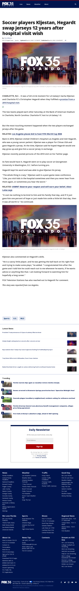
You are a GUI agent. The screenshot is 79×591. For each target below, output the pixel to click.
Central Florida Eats (48, 532)
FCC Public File (6, 570)
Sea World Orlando (8, 527)
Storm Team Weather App (29, 496)
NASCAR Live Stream (68, 551)
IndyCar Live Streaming (69, 554)
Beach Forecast (27, 489)
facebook (61, 582)
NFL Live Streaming (68, 543)
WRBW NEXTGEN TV (8, 563)
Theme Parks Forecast (29, 486)
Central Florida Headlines (6, 479)
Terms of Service (40, 457)
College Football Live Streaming (68, 546)
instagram (68, 582)
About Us (6, 537)
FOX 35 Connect (27, 551)
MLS (22, 318)
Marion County (7, 491)
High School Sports (28, 529)
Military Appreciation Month (8, 508)
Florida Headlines (7, 475)
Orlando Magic (26, 523)
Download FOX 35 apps (9, 558)
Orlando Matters (47, 526)
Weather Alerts (26, 478)
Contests (46, 537)
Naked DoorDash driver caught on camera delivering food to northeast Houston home (28, 367)
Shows (44, 516)
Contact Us (5, 545)
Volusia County (7, 500)
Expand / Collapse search (75, 4)
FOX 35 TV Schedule (48, 521)
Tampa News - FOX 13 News (69, 523)
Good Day (66, 473)
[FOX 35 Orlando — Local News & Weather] (8, 4)
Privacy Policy (41, 456)
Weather (26, 473)
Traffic (44, 473)
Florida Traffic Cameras (49, 486)
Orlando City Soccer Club (28, 526)
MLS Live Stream (67, 566)
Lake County (6, 489)
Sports (17, 40)
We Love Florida (67, 475)
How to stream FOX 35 (9, 540)
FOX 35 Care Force (67, 478)
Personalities (6, 547)
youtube (72, 582)
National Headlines (8, 482)
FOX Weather (26, 493)
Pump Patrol (46, 475)
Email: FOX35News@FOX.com (29, 543)
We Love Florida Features (7, 519)
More (46, 4)
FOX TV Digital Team (7, 40)
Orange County (7, 493)
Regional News (68, 516)
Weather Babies (66, 480)
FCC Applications (7, 572)
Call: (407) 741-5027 (28, 540)
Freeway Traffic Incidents (47, 483)
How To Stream (47, 519)
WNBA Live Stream (68, 564)
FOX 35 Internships (8, 552)
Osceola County (7, 496)
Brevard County (7, 484)
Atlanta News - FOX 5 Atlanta (68, 527)
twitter (64, 582)
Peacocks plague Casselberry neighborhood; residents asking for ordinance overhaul (44, 398)
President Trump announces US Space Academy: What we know (21, 332)
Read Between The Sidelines (28, 519)
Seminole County (7, 498)
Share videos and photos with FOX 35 (28, 547)
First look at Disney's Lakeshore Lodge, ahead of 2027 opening (35, 414)
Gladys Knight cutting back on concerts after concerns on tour (21, 341)
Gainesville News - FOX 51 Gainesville (69, 519)
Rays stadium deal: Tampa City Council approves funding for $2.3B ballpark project (27, 350)
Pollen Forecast (27, 491)
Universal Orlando (7, 530)
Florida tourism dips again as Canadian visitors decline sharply (36, 383)
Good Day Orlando (48, 523)
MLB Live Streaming (68, 549)
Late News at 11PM (48, 528)
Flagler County (6, 486)
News (4, 473)
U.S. (15, 318)
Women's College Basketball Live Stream (69, 561)
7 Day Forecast (27, 484)
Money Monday (66, 496)
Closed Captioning (8, 567)
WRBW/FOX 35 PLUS (8, 565)
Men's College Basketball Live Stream (69, 557)
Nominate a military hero (8, 503)
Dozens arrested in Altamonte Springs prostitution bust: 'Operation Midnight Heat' (44, 390)
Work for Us (6, 549)
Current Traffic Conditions (46, 479)
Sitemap (4, 511)
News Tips (26, 537)
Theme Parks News (8, 523)
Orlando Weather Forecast (27, 481)
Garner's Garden (67, 489)
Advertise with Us (7, 561)
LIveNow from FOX (48, 530)
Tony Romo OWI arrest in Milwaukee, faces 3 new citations (20, 358)
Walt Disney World (8, 525)
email (75, 582)
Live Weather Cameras (29, 475)
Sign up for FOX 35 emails (8, 555)
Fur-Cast (64, 491)
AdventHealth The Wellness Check (67, 483)
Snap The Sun (26, 500)
